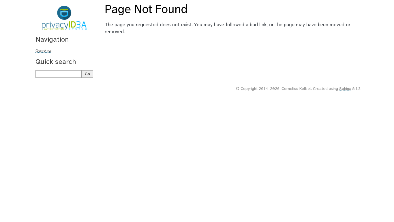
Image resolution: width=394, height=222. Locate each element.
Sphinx (345, 89)
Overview (43, 51)
